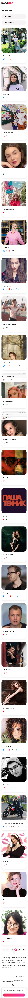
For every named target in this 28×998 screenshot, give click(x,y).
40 (19, 949)
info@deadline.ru (5, 976)
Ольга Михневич (8, 900)
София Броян (7, 746)
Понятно (14, 995)
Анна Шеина (7, 286)
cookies (18, 990)
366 (24, 949)
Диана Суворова (8, 209)
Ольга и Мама (7, 938)
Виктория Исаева (8, 56)
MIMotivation (7, 669)
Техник (5, 516)
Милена (5, 171)
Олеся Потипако (8, 401)
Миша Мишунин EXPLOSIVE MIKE (13, 823)
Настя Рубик (7, 247)
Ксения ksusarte (8, 554)
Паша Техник (7, 478)
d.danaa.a (6, 94)
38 (12, 949)
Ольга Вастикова (8, 708)
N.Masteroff (6, 362)
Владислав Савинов (9, 324)
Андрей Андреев (8, 784)
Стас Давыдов (7, 593)
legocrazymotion (8, 631)
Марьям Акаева (8, 132)
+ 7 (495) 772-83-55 (19, 976)
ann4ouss (6, 861)
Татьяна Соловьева (9, 439)
